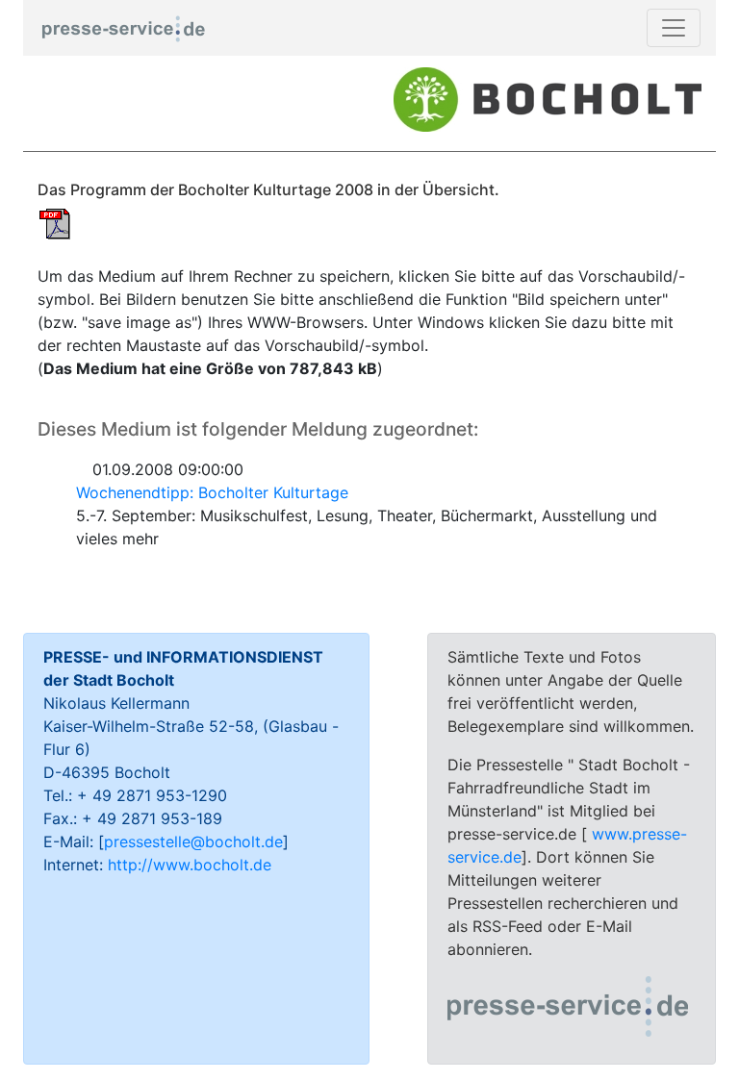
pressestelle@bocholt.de (193, 841)
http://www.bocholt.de (189, 864)
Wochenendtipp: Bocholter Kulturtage (212, 492)
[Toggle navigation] (674, 28)
